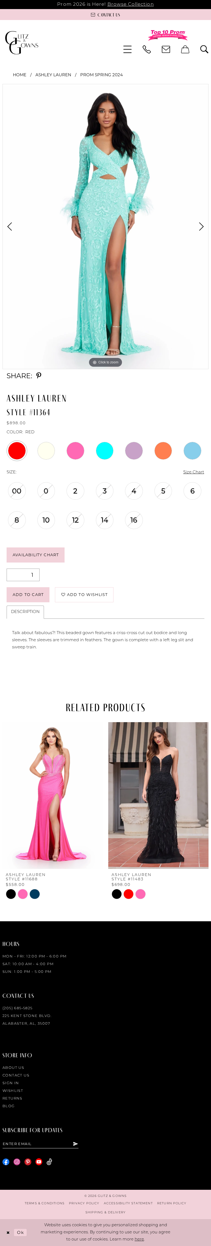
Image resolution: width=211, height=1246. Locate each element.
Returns (12, 1098)
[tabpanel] (105, 226)
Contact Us (15, 1075)
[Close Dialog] (8, 1232)
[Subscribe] (76, 1143)
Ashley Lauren (53, 74)
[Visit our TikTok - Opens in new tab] (49, 1162)
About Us (13, 1068)
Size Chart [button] (193, 472)
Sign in (10, 1083)
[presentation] (52, 795)
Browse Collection (130, 4)
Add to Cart (28, 594)
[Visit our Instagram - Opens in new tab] (16, 1162)
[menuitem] (127, 49)
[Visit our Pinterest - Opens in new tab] (27, 1162)
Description (25, 612)
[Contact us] (166, 49)
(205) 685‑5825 (17, 1008)
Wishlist (12, 1091)
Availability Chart (36, 554)
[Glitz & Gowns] (21, 42)
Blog (8, 1106)
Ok (20, 1232)
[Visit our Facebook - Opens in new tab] (5, 1162)
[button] (127, 49)
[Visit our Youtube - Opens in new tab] (38, 1162)
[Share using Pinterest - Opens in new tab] (38, 375)
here (139, 1239)
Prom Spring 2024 (101, 74)
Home (19, 74)
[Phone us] (146, 49)
